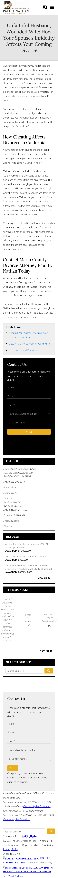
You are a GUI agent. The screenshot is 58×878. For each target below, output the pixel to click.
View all (42, 578)
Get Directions (43, 806)
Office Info (28, 806)
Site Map (8, 875)
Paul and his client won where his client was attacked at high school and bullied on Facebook (28, 569)
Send (29, 431)
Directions (8, 498)
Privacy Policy (10, 849)
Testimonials (17, 589)
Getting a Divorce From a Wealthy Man (30, 343)
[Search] (48, 670)
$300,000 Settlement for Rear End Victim (25, 558)
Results (12, 536)
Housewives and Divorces (23, 350)
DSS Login (18, 875)
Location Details (11, 492)
